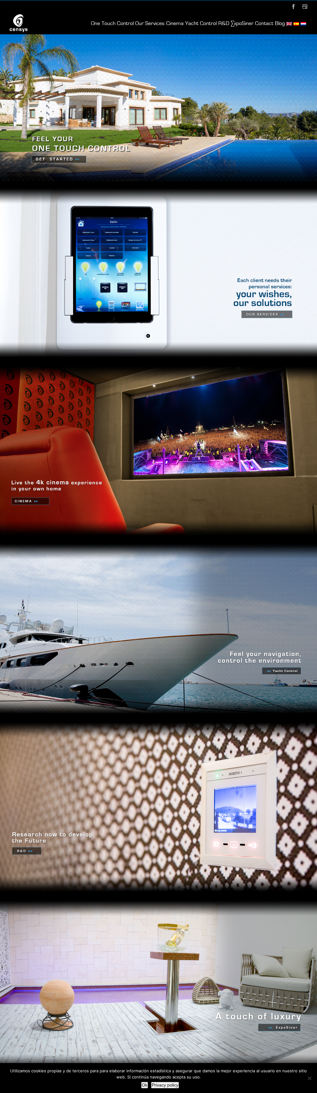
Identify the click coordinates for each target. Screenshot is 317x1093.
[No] (309, 1078)
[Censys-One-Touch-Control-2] (158, 37)
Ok (144, 1084)
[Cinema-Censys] (158, 364)
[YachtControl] (158, 542)
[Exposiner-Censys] (158, 898)
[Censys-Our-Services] (158, 186)
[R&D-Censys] (158, 720)
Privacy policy (165, 1084)
